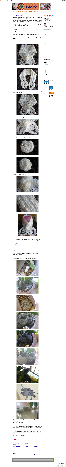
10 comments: (21, 443)
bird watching (15, 444)
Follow (44, 53)
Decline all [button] (62, 463)
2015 (45, 75)
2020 (45, 70)
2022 (45, 68)
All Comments (46, 57)
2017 (45, 73)
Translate (49, 20)
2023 (45, 67)
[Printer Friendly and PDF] (16, 451)
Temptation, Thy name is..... (37, 446)
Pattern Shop (25, 11)
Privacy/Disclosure (36, 11)
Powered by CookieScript (60, 465)
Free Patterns (21, 11)
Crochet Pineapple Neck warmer (19, 15)
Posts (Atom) (17, 448)
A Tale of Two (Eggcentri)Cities (19, 251)
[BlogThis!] (25, 443)
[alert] (60, 462)
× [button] (64, 458)
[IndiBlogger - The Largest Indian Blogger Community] (51, 93)
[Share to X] (26, 443)
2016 (45, 74)
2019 (45, 71)
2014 (45, 76)
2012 (45, 78)
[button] (60, 464)
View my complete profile (47, 32)
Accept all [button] (57, 463)
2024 (45, 63)
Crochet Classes (17, 11)
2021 (45, 69)
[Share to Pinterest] (27, 443)
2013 (45, 77)
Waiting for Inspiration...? (17, 446)
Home (13, 11)
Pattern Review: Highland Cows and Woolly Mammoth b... (49, 65)
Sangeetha (48, 23)
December (46, 64)
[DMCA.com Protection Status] (46, 83)
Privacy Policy (14, 455)
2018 (45, 72)
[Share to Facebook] (26, 443)
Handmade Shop (30, 11)
